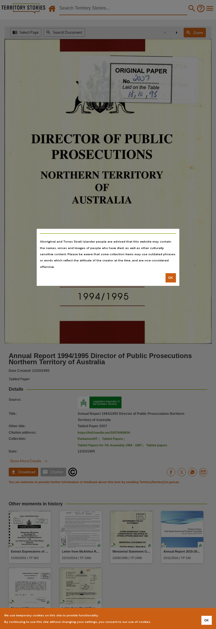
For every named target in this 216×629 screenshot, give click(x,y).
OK (170, 277)
